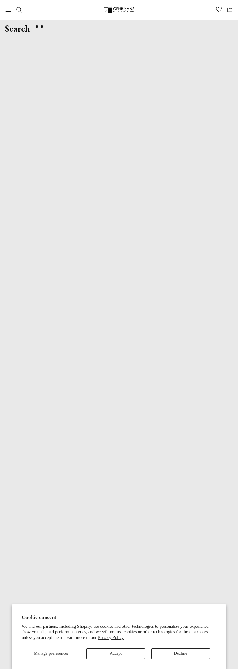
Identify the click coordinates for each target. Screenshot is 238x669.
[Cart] (230, 10)
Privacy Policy (111, 637)
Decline (180, 653)
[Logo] (119, 10)
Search (17, 29)
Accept (116, 653)
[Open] (8, 10)
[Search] (19, 10)
